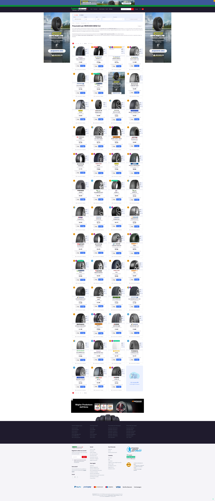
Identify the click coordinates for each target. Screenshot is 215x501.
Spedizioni (92, 465)
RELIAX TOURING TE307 (134, 112)
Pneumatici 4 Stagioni (94, 458)
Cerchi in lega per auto (77, 425)
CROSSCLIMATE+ (116, 58)
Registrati (110, 449)
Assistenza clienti (111, 468)
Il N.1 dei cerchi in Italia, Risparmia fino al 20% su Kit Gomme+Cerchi (107, 5)
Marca (75, 17)
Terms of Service (116, 495)
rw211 (98, 326)
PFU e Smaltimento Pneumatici (96, 470)
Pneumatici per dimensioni (114, 425)
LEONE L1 (116, 192)
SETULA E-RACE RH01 (80, 326)
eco (116, 272)
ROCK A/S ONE (116, 112)
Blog (109, 459)
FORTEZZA (80, 166)
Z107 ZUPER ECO (80, 85)
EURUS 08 (98, 219)
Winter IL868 (116, 326)
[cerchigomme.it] (80, 9)
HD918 (80, 192)
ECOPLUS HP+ (134, 139)
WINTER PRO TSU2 (98, 353)
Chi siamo (110, 457)
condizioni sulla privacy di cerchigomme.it (79, 462)
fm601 (80, 139)
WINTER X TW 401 (80, 379)
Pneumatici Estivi (93, 455)
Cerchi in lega (92, 449)
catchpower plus (80, 299)
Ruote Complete (102, 9)
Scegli (83, 65)
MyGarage (110, 9)
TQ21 (134, 272)
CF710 (116, 165)
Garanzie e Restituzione (94, 468)
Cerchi (91, 9)
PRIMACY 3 (98, 58)
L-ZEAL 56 (116, 379)
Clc (88, 23)
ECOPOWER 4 (80, 246)
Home (73, 23)
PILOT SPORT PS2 (134, 59)
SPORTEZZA (98, 246)
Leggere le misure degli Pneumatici (114, 462)
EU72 (80, 272)
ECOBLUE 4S (80, 219)
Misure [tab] (82, 15)
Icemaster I (116, 219)
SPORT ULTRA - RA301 (116, 139)
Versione (103, 17)
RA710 (98, 379)
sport (98, 165)
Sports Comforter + (134, 165)
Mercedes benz (83, 23)
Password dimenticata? (112, 452)
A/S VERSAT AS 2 (80, 352)
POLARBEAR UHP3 (98, 192)
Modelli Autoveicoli (93, 460)
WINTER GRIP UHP (134, 326)
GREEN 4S (134, 192)
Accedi (109, 451)
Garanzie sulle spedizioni (94, 473)
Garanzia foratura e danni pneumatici (97, 475)
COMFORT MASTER (116, 245)
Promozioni (110, 461)
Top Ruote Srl (107, 496)
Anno (97, 17)
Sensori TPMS (110, 464)
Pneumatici (95, 9)
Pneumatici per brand (131, 425)
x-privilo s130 (134, 353)
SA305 (116, 353)
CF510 (80, 112)
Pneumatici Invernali (94, 457)
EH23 (98, 85)
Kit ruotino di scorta (94, 454)
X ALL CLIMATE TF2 (80, 59)
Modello (85, 17)
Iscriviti (84, 457)
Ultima (85, 43)
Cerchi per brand (94, 425)
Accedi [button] (137, 9)
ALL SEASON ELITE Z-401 (134, 299)
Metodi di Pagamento (94, 467)
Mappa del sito (111, 467)
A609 (98, 299)
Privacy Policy (92, 478)
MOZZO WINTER (98, 272)
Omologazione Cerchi (112, 465)
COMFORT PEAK (134, 85)
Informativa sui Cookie (94, 476)
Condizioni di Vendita (94, 472)
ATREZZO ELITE (134, 219)
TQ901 (134, 245)
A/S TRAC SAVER (99, 139)
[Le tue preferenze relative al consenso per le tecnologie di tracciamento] (213, 499)
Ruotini (106, 9)
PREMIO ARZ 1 (98, 112)
